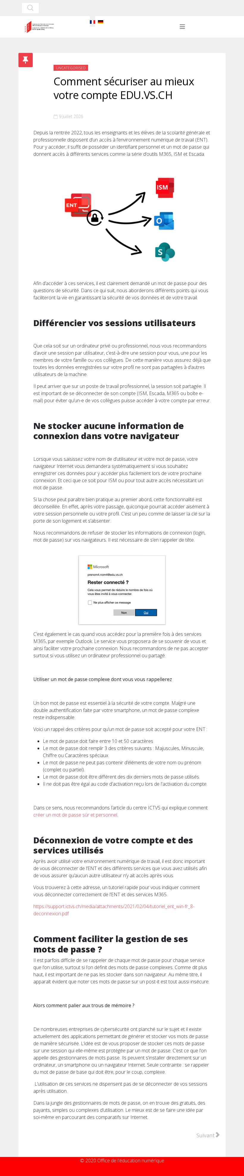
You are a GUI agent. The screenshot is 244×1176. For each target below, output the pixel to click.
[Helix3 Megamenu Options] (182, 26)
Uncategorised (71, 67)
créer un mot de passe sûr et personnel (75, 815)
